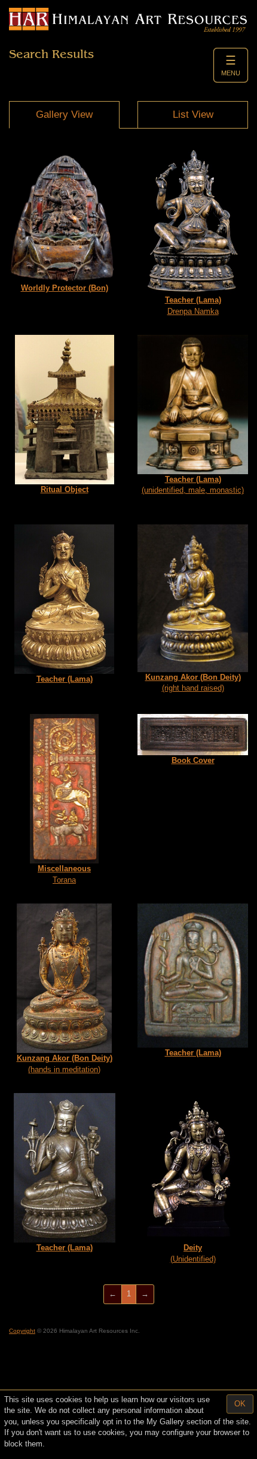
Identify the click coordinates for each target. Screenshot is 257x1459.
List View (193, 114)
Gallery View (64, 114)
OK (240, 1403)
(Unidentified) (193, 1253)
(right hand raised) (193, 683)
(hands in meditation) (64, 1064)
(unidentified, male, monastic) (193, 485)
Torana (64, 874)
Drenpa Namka (193, 305)
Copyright (22, 1330)
